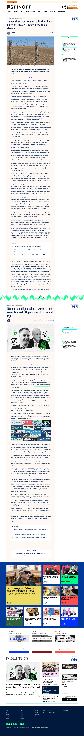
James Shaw (13, 32)
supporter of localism (26, 484)
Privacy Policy (8, 727)
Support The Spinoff (12, 2)
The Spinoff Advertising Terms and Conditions (40, 727)
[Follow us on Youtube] (11, 724)
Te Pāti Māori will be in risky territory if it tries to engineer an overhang (29, 534)
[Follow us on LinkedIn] (16, 724)
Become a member (61, 11)
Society (22, 710)
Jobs (43, 712)
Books (27, 11)
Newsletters (52, 11)
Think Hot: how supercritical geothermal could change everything (28, 246)
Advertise (43, 710)
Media (22, 716)
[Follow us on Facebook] (7, 724)
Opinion (37, 319)
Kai (6, 712)
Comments (51, 319)
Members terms (52, 712)
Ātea (22, 11)
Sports (22, 714)
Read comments (30, 557)
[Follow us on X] (9, 724)
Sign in (75, 2)
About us (36, 712)
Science (7, 718)
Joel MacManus (14, 319)
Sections (33, 11)
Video (7, 710)
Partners (7, 716)
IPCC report (20, 69)
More (39, 11)
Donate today (71, 8)
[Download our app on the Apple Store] (21, 724)
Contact (36, 710)
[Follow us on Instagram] (14, 724)
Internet (7, 714)
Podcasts (45, 11)
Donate (50, 710)
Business (22, 718)
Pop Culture (16, 11)
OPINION (9, 18)
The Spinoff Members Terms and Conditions (21, 727)
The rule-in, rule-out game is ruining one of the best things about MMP (29, 254)
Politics (9, 11)
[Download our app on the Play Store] (23, 724)
